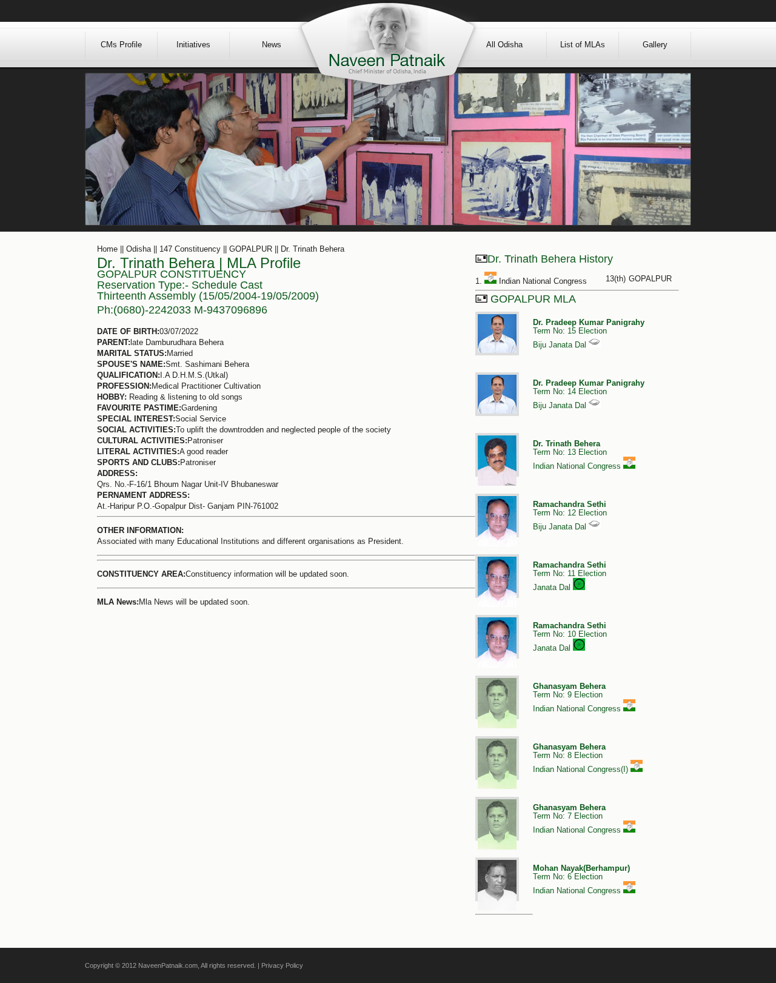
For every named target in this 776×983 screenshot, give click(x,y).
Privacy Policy (282, 965)
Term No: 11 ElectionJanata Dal (569, 576)
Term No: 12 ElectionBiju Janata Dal (570, 515)
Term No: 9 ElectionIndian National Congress (578, 697)
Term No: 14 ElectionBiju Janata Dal (588, 394)
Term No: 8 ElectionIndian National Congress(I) (581, 758)
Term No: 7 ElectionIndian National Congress (578, 818)
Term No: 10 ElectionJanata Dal (570, 637)
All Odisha (504, 44)
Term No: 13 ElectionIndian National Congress (578, 455)
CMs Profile (121, 44)
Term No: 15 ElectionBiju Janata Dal (588, 333)
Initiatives (193, 44)
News (271, 44)
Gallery (655, 44)
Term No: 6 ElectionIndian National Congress (581, 879)
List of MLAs (582, 44)
